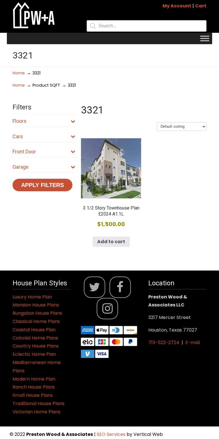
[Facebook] (120, 287)
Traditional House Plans (38, 403)
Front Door (24, 152)
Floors (20, 121)
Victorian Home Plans (36, 411)
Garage (21, 167)
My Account (177, 6)
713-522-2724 (163, 342)
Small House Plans (33, 395)
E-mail (192, 342)
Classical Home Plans (36, 321)
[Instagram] (107, 308)
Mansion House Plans (36, 305)
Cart (200, 6)
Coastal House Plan (34, 329)
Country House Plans (36, 346)
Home (19, 73)
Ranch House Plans (34, 387)
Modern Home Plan (34, 379)
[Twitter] (94, 287)
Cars (18, 136)
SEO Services (112, 434)
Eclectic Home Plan (34, 354)
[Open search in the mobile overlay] (146, 26)
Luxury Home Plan (32, 297)
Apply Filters (42, 185)
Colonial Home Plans (35, 338)
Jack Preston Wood (34, 15)
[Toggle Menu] (204, 38)
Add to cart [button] (111, 241)
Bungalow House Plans (37, 313)
